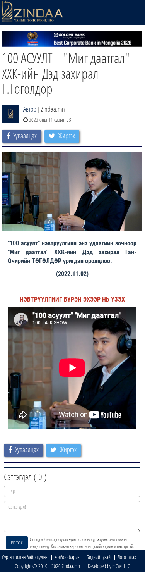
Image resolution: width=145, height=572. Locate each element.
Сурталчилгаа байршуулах (25, 557)
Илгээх (17, 542)
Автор (29, 109)
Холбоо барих (67, 557)
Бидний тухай (99, 557)
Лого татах (127, 557)
